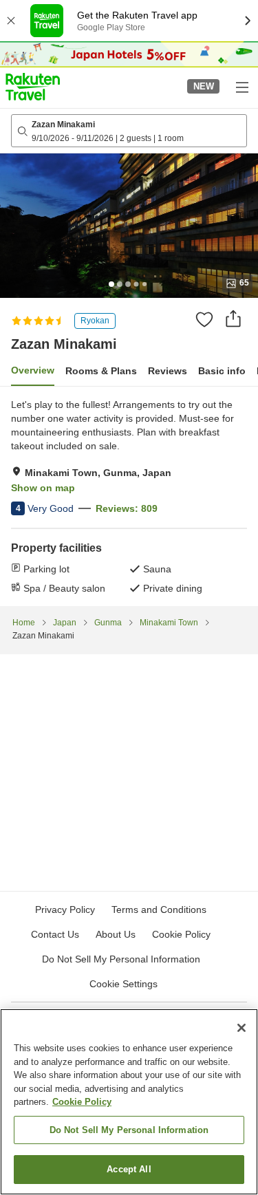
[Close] (241, 1028)
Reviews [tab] (167, 370)
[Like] (204, 319)
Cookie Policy (81, 1102)
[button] (33, 86)
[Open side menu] (241, 87)
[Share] (233, 318)
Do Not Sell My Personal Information (129, 1130)
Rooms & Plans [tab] (101, 370)
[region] (129, 1102)
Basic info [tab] (222, 370)
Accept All (129, 1169)
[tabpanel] (129, 496)
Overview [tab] (32, 370)
